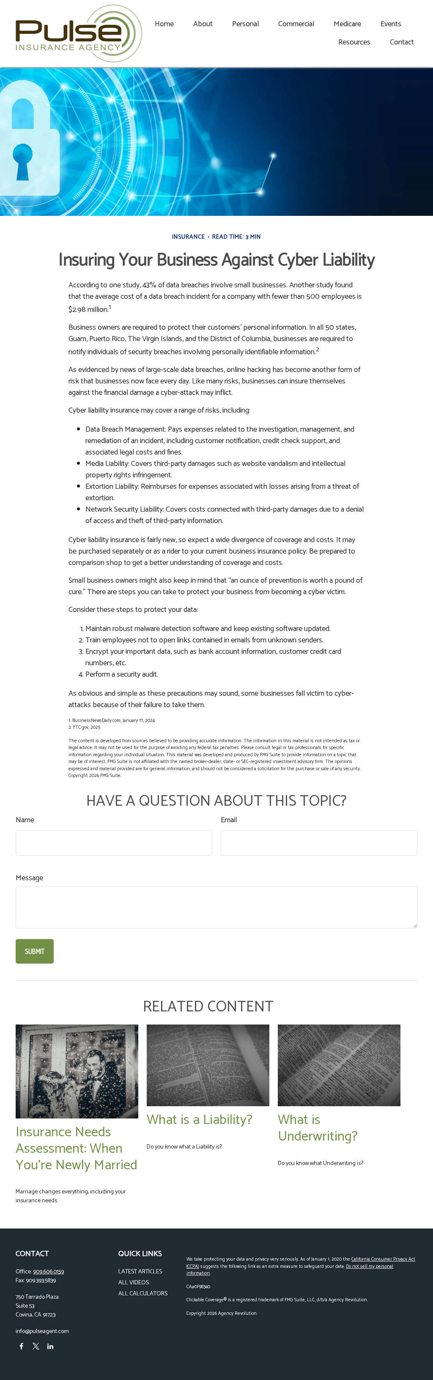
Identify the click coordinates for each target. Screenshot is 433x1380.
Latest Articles (140, 1272)
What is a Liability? (199, 1120)
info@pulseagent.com (42, 1331)
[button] (164, 24)
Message (29, 878)
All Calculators (142, 1294)
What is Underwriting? (318, 1128)
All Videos (133, 1283)
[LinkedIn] (50, 1346)
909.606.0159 (48, 1272)
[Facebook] (21, 1346)
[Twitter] (35, 1346)
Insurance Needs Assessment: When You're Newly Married (76, 1148)
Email (229, 820)
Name (25, 820)
